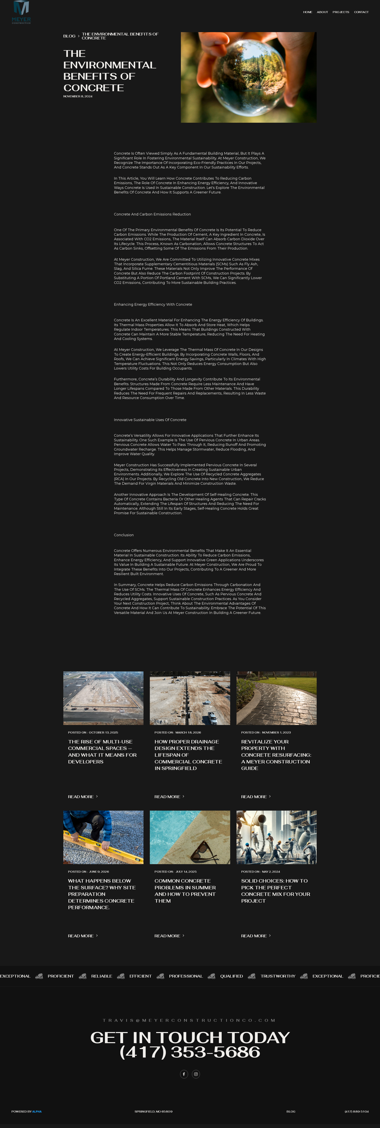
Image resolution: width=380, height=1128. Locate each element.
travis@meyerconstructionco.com (190, 1020)
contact (361, 12)
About (322, 12)
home (307, 12)
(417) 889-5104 (357, 1111)
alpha (37, 1111)
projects (341, 12)
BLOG (291, 1111)
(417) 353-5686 (190, 1051)
